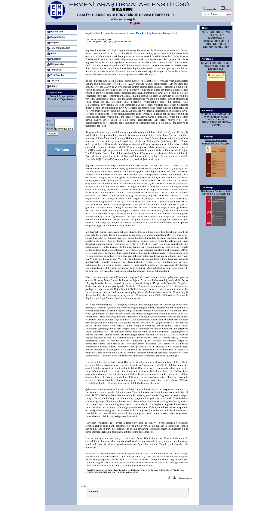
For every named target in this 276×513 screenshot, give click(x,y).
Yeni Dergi (55, 69)
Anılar (53, 53)
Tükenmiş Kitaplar (60, 48)
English (135, 23)
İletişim (228, 9)
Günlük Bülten (57, 37)
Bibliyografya (57, 64)
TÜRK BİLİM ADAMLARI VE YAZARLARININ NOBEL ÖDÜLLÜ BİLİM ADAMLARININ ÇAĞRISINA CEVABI (216, 119)
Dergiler (54, 42)
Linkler (54, 86)
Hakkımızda (56, 31)
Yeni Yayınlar (57, 75)
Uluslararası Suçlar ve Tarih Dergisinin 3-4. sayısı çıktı (216, 192)
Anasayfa (211, 9)
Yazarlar (54, 80)
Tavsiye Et (187, 478)
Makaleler (55, 59)
